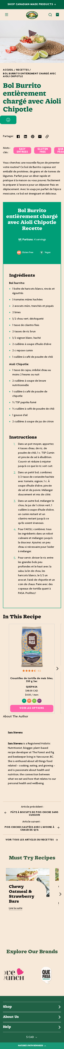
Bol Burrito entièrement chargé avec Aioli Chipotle (29, 75)
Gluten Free (42, 150)
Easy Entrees (22, 150)
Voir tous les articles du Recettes (30, 840)
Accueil (8, 70)
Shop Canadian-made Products (31, 4)
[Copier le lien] (47, 136)
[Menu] (6, 14)
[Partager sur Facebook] (18, 136)
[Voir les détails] (31, 646)
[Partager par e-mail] (39, 136)
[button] (50, 14)
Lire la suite (15, 908)
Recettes (22, 70)
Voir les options (32, 708)
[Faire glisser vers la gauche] (6, 668)
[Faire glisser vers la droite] (57, 668)
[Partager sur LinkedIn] (25, 136)
